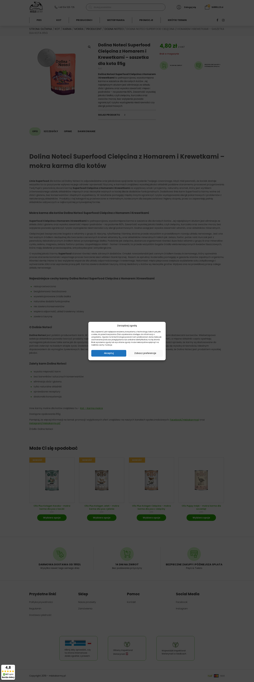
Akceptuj (109, 353)
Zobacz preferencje (145, 353)
